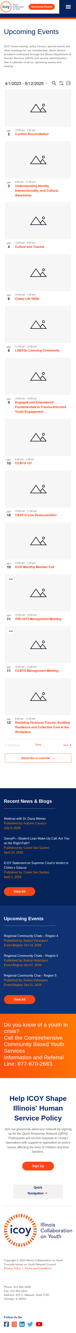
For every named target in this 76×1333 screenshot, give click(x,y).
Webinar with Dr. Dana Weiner (25, 818)
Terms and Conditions (38, 1268)
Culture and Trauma (29, 246)
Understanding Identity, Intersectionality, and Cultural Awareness (36, 190)
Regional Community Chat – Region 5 (30, 975)
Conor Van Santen (36, 847)
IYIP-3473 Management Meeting (38, 619)
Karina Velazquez (36, 940)
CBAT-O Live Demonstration (36, 515)
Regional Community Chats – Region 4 (31, 936)
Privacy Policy (12, 1268)
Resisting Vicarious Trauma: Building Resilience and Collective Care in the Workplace (42, 727)
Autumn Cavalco (34, 823)
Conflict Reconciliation (32, 134)
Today (38, 744)
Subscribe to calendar (35, 758)
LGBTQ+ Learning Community (37, 350)
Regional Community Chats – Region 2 (31, 955)
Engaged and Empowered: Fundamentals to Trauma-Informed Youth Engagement (40, 407)
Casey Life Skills (27, 298)
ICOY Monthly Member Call (34, 567)
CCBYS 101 (23, 463)
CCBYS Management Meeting (36, 670)
